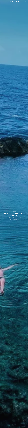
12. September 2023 (16, 219)
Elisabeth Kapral (11, 219)
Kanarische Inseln (14, 211)
